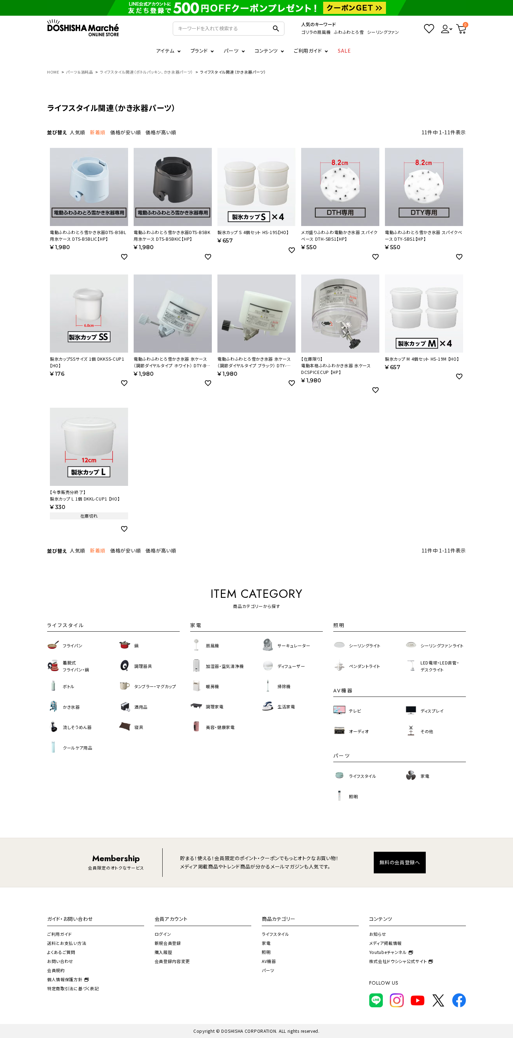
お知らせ (377, 934)
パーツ (268, 970)
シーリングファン (383, 32)
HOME (53, 72)
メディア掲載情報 (385, 943)
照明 (266, 952)
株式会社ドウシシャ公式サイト (398, 961)
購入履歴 (163, 952)
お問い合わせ (60, 961)
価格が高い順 (161, 132)
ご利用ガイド (308, 50)
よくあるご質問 (61, 952)
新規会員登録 (168, 943)
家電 (266, 943)
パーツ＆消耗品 (79, 72)
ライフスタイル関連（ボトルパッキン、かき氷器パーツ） (146, 72)
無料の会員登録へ (399, 862)
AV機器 (269, 961)
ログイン (163, 934)
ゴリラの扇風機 (315, 32)
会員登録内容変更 (172, 961)
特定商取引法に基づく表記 (73, 988)
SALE (344, 50)
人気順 (77, 132)
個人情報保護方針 (65, 979)
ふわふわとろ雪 (349, 32)
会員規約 (56, 970)
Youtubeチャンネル (388, 952)
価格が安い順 (125, 132)
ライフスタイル (275, 934)
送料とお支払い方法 (66, 943)
